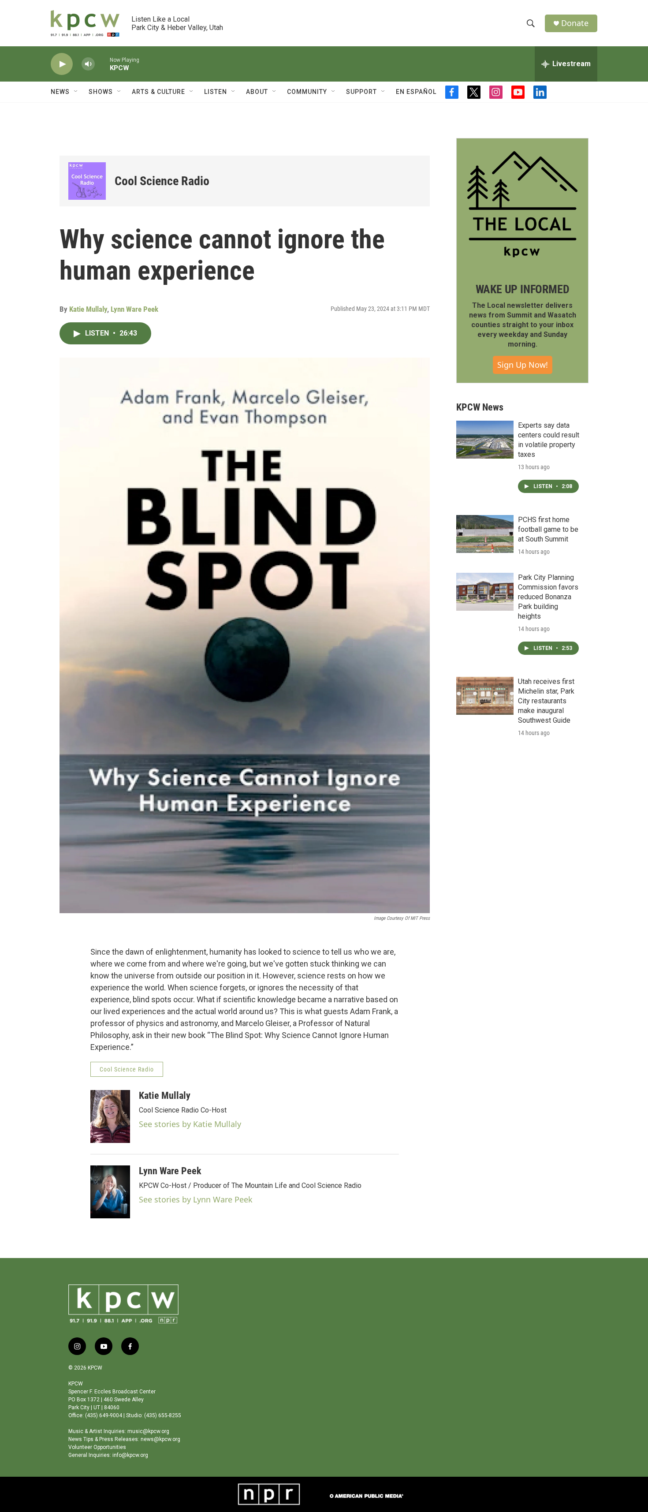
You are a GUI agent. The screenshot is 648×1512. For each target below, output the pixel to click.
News (60, 91)
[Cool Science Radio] (87, 181)
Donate (574, 23)
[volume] (88, 64)
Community (307, 91)
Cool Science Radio (162, 181)
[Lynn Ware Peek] (110, 1191)
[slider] (102, 63)
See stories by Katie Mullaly (190, 1124)
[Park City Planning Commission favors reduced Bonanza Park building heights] (485, 592)
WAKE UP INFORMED (523, 289)
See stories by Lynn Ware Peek (196, 1199)
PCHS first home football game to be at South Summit (548, 529)
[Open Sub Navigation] (76, 91)
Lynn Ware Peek (134, 309)
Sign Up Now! (522, 364)
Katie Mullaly (88, 309)
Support (361, 91)
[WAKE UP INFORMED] (522, 204)
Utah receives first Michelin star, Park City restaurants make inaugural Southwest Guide (546, 700)
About (257, 91)
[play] (62, 64)
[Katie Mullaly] (110, 1116)
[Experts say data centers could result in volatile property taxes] (485, 440)
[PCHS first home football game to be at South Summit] (485, 534)
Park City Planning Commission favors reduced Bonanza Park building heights (548, 596)
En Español (416, 91)
